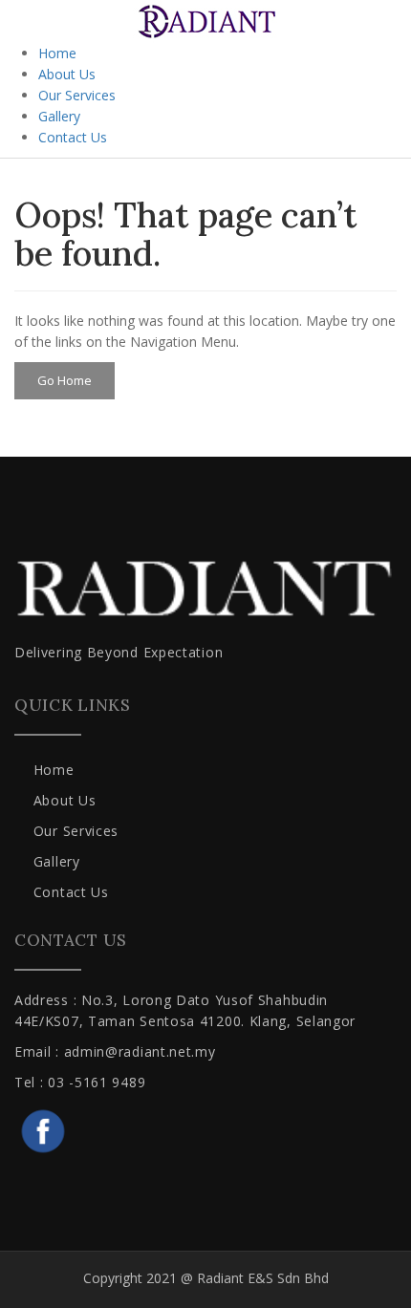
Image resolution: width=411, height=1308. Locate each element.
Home (57, 53)
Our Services (77, 95)
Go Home (64, 380)
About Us (67, 74)
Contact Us (72, 137)
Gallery (59, 116)
